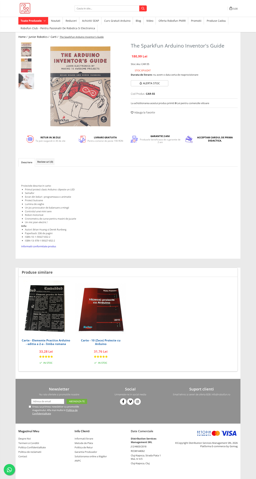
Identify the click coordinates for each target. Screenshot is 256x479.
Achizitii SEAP (90, 20)
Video (149, 20)
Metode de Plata (84, 443)
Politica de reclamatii (29, 452)
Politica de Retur (84, 447)
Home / (23, 37)
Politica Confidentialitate (32, 447)
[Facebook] (123, 401)
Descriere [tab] (26, 162)
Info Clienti (82, 431)
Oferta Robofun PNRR (172, 20)
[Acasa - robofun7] (37, 8)
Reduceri (71, 20)
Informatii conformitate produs (38, 246)
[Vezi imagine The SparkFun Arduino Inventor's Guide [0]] (26, 49)
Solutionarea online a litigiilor (91, 456)
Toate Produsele (31, 20)
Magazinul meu (28, 431)
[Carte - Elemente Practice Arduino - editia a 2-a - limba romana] (45, 309)
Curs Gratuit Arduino (117, 20)
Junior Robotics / (39, 37)
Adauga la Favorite (144, 112)
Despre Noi (24, 438)
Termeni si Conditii (28, 443)
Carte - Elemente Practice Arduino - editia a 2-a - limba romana (46, 342)
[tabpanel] (80, 86)
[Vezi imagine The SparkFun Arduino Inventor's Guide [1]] (26, 65)
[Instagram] (137, 401)
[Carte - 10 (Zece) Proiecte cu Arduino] (100, 308)
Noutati (55, 20)
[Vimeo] (130, 401)
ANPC (78, 460)
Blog (138, 20)
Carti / (55, 37)
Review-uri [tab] (45, 161)
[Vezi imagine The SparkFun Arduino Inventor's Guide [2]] (26, 81)
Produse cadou (216, 20)
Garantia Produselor (86, 452)
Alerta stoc (151, 83)
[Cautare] (143, 8)
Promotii (196, 20)
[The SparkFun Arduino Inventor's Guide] (80, 86)
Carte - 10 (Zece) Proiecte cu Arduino (101, 342)
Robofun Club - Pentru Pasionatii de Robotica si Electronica (58, 28)
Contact (22, 456)
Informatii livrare (84, 438)
